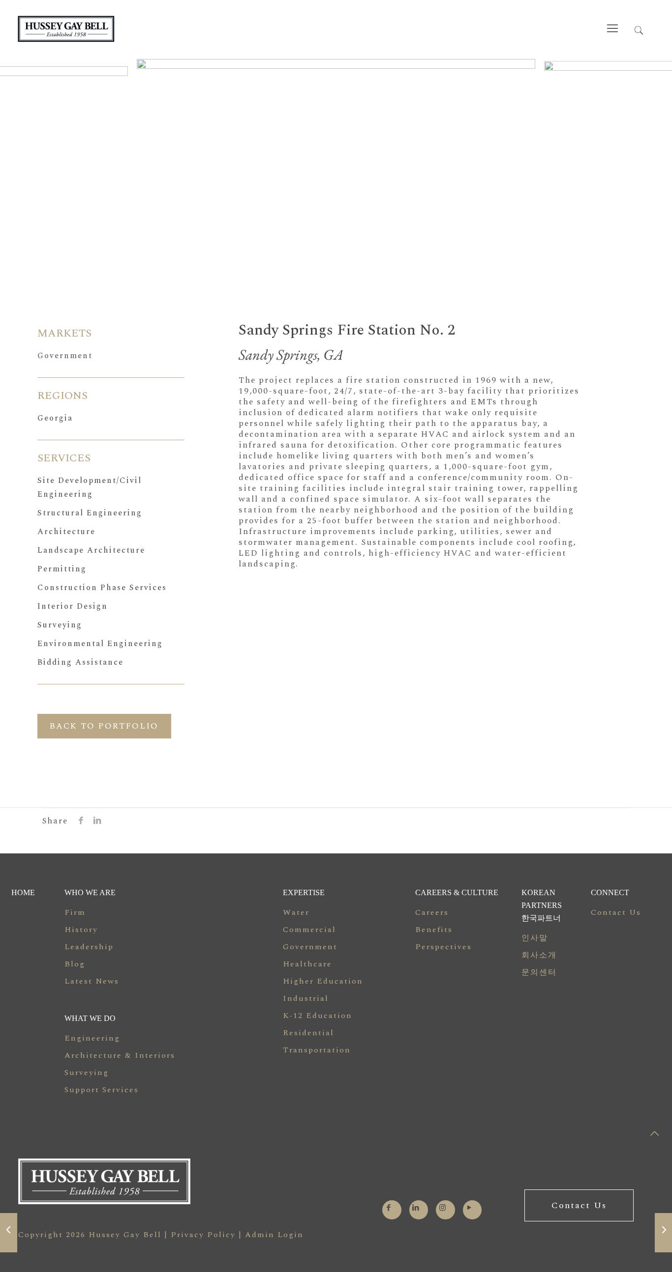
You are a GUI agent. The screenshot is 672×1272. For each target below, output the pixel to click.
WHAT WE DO (90, 1018)
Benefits (434, 929)
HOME (23, 892)
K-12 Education (317, 1015)
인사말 (534, 938)
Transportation (317, 1050)
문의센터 (539, 972)
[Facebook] (389, 1208)
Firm (75, 912)
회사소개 (539, 955)
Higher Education (323, 981)
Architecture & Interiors (119, 1055)
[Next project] (663, 1232)
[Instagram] (443, 1208)
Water (296, 912)
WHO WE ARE (90, 892)
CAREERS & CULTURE (456, 892)
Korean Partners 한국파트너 (541, 905)
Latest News (91, 981)
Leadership (89, 947)
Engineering (92, 1038)
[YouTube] (470, 1208)
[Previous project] (8, 1232)
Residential (308, 1033)
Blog (74, 964)
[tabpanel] (336, 164)
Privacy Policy (203, 1235)
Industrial (306, 998)
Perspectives (443, 947)
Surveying (86, 1072)
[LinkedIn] (416, 1208)
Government (64, 356)
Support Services (101, 1090)
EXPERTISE (304, 892)
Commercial (309, 929)
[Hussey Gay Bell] (116, 28)
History (81, 929)
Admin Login (274, 1235)
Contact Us (616, 912)
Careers (432, 912)
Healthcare (307, 964)
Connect (610, 892)
